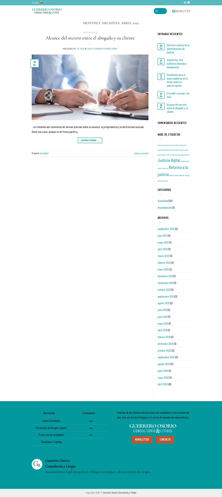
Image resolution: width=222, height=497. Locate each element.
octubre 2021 (164, 289)
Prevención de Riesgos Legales (51, 428)
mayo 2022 (163, 242)
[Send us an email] (185, 3)
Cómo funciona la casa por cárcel (180, 155)
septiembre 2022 (166, 229)
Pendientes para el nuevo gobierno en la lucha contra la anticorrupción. (177, 80)
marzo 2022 (164, 256)
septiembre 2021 (166, 296)
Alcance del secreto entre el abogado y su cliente (90, 38)
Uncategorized (165, 207)
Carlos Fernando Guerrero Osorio (102, 48)
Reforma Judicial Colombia (176, 175)
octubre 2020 (164, 350)
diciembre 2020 (166, 343)
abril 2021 (162, 330)
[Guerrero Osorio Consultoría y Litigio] (47, 11)
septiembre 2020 (166, 357)
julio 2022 (162, 235)
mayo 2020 (163, 377)
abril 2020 (163, 384)
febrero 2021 (164, 337)
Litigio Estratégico (51, 420)
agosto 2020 (164, 364)
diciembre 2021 (165, 276)
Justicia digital (169, 160)
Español (35, 2)
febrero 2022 (164, 262)
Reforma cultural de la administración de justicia (178, 48)
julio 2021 (162, 310)
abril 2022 (163, 249)
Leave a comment (141, 153)
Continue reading (90, 140)
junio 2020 (163, 370)
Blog (90, 428)
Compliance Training (51, 442)
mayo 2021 (163, 323)
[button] (160, 11)
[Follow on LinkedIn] (188, 3)
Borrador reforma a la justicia (171, 150)
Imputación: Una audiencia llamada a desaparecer (177, 63)
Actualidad (90, 32)
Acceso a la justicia (163, 145)
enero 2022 (163, 269)
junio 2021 (162, 316)
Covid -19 (168, 155)
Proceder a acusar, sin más (178, 95)
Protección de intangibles (51, 434)
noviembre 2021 (165, 283)
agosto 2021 (163, 303)
